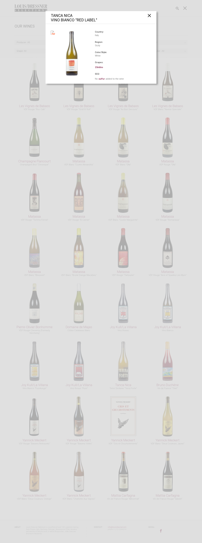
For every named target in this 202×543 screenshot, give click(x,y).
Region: (99, 42)
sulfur (101, 79)
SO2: (97, 74)
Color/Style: (101, 52)
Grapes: (99, 62)
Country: (99, 32)
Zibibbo (99, 67)
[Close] (149, 15)
